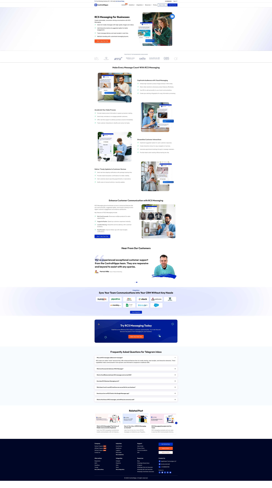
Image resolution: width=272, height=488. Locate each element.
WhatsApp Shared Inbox (143, 463)
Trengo (96, 467)
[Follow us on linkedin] (168, 472)
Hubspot (118, 461)
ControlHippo (133, 478)
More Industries (120, 454)
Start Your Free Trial (136, 336)
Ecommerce (119, 446)
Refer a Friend (165, 452)
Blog (138, 461)
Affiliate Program (100, 448)
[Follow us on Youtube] (170, 472)
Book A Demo (162, 5)
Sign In (175, 1)
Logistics (118, 450)
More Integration (120, 469)
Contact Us (97, 452)
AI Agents (139, 465)
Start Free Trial (172, 5)
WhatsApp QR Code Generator (145, 469)
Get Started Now (166, 444)
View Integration (136, 312)
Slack (117, 467)
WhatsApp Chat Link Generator (145, 467)
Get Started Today (120, 1)
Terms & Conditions (142, 450)
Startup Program (100, 450)
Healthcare (118, 448)
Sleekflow (97, 465)
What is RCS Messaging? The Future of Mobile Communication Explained (108, 427)
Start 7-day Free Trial (102, 41)
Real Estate (118, 452)
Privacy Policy (140, 448)
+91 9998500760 (168, 1)
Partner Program (100, 446)
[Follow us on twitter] (165, 472)
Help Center (140, 446)
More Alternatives (99, 469)
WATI (96, 463)
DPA (138, 452)
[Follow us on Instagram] (162, 472)
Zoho (117, 465)
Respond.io (97, 461)
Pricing (155, 5)
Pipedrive (118, 463)
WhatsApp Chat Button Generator (145, 471)
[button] (135, 282)
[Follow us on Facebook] (160, 472)
